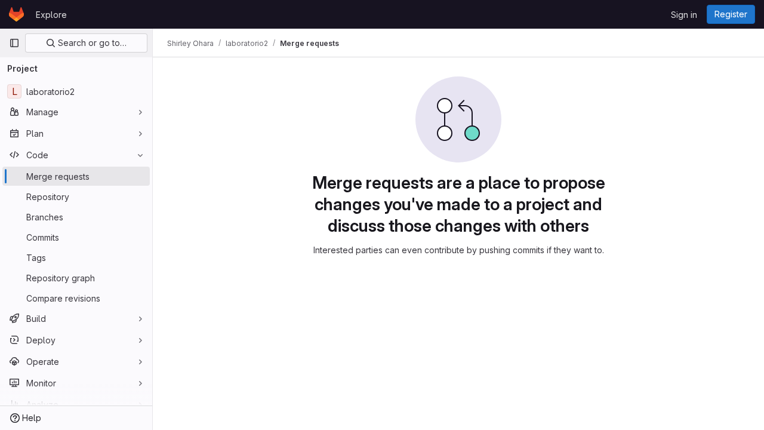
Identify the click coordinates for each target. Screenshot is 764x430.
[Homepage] (16, 14)
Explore (51, 15)
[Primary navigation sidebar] (14, 43)
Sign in (684, 15)
